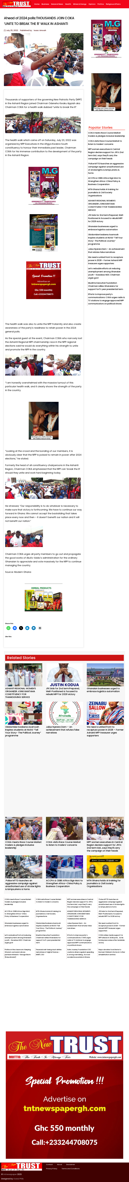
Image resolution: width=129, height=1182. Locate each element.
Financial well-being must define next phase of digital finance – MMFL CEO (48, 952)
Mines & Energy (79, 4)
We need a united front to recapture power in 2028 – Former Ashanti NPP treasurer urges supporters (105, 260)
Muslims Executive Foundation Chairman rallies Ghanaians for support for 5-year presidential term (105, 286)
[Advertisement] (64, 773)
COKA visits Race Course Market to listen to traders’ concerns (63, 843)
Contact (49, 1164)
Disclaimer (70, 1164)
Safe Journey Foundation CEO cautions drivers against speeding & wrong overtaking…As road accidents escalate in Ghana (80, 953)
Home (36, 4)
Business (45, 4)
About (59, 1164)
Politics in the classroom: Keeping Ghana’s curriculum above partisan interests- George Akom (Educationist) (18, 953)
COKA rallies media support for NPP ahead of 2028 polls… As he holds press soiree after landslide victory (112, 939)
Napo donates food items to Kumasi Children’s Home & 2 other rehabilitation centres (112, 952)
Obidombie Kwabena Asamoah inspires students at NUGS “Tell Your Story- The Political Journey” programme (23, 731)
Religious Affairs (113, 4)
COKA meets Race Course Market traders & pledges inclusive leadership (23, 844)
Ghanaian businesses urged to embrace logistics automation (103, 690)
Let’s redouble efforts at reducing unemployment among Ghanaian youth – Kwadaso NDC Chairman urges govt (18, 939)
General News (57, 4)
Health (68, 4)
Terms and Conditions (71, 1168)
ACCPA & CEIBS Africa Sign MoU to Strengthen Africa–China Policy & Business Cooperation (104, 181)
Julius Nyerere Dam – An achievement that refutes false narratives (62, 729)
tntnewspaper (10, 1174)
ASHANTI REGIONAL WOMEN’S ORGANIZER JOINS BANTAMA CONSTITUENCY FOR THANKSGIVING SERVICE (20, 693)
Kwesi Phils (19, 1178)
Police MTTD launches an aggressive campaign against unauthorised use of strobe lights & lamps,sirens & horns (23, 885)
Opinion (92, 4)
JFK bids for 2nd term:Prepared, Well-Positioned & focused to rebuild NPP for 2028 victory (106, 218)
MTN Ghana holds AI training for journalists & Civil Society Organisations (103, 192)
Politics (101, 4)
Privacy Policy (51, 1168)
